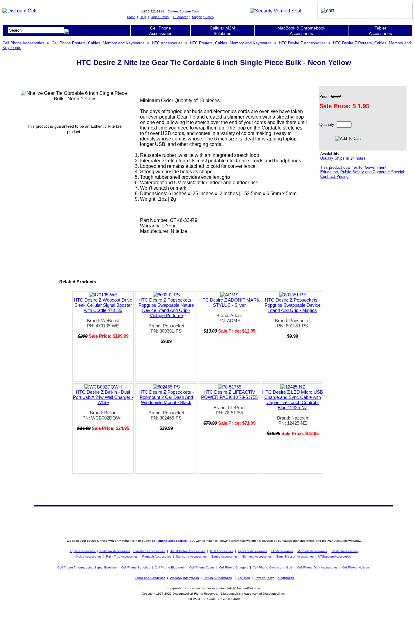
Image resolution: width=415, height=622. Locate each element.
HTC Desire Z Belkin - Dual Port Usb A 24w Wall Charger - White (103, 397)
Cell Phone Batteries (135, 567)
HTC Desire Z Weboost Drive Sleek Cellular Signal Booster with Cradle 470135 (103, 305)
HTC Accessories (167, 43)
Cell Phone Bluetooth (170, 567)
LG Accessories (282, 551)
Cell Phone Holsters (356, 567)
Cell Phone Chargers (233, 567)
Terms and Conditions (150, 577)
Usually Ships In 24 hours (342, 158)
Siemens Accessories (257, 556)
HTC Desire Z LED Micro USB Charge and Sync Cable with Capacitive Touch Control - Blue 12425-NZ (292, 399)
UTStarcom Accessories (334, 556)
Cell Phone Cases (201, 567)
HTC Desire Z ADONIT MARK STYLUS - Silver (229, 302)
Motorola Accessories (312, 551)
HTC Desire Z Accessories (302, 43)
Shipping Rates (203, 17)
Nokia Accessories (88, 556)
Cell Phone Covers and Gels (273, 567)
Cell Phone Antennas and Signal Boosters (87, 567)
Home (131, 17)
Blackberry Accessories (149, 551)
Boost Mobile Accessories (187, 551)
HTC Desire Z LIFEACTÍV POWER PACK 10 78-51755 (229, 394)
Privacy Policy (264, 577)
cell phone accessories (169, 540)
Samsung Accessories (191, 556)
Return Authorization (218, 577)
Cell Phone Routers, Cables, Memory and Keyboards (98, 43)
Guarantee (180, 17)
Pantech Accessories (156, 556)
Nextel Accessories (344, 551)
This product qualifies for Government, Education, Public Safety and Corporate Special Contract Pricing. (362, 172)
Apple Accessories (83, 551)
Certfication (286, 577)
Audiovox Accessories (114, 551)
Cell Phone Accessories (23, 43)
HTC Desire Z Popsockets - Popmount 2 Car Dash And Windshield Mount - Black (166, 397)
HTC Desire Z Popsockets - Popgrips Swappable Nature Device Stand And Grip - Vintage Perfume (166, 307)
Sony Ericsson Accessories (295, 556)
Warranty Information (184, 577)
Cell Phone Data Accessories (317, 567)
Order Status (160, 17)
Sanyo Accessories (224, 556)
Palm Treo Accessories (122, 556)
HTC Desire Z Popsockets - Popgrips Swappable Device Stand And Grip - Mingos (293, 305)
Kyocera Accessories (252, 551)
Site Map (244, 577)
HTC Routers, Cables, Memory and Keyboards (231, 43)
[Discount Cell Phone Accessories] (19, 10)
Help (143, 17)
